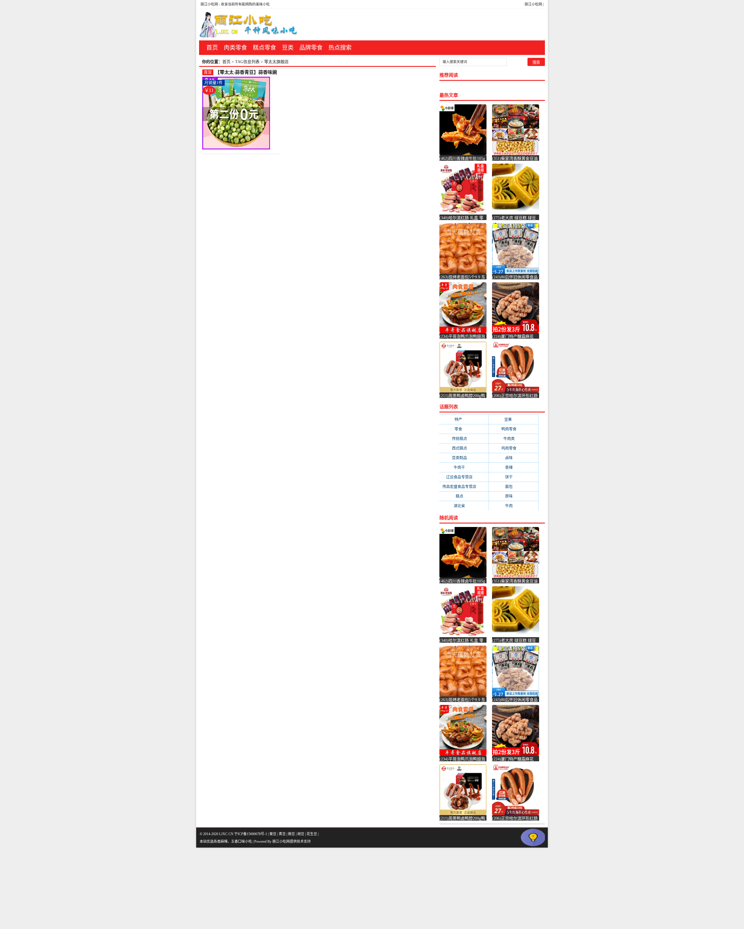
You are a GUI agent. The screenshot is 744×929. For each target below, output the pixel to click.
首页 (212, 47)
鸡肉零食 (513, 448)
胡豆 (300, 834)
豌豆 (291, 834)
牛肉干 (464, 467)
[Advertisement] (174, 888)
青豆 (208, 72)
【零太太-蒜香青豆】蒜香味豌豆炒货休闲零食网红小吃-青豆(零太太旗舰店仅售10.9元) (246, 72)
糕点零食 (264, 47)
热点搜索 (340, 47)
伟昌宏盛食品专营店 (464, 486)
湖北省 (464, 505)
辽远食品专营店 (464, 477)
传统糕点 (464, 438)
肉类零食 (235, 47)
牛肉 (513, 505)
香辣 (513, 467)
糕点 (464, 496)
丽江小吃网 (533, 4)
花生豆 (312, 834)
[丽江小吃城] (249, 24)
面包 (513, 486)
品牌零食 (311, 47)
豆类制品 (464, 457)
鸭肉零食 (513, 429)
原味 (513, 496)
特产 (464, 419)
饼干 (513, 477)
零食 (464, 429)
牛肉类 (513, 438)
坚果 (513, 419)
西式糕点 (464, 448)
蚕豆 (272, 834)
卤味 (513, 457)
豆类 (288, 47)
